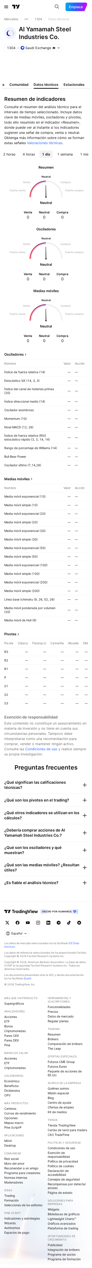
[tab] (9, 154)
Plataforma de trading (63, 1228)
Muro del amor (14, 1163)
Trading (9, 1195)
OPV (7, 1095)
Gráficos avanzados (62, 1223)
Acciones (10, 1017)
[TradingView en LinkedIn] (48, 923)
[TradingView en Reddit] (79, 923)
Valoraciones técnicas (44, 143)
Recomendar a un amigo (21, 1168)
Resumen (54, 1034)
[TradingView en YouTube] (28, 923)
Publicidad (55, 1245)
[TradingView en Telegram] (59, 923)
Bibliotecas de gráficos (64, 1214)
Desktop (10, 1145)
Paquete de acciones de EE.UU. (65, 1073)
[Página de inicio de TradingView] (16, 7)
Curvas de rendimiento (20, 1113)
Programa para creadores (22, 1173)
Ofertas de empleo (61, 1107)
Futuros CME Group (61, 1062)
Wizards (10, 1223)
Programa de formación (64, 1259)
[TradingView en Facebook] (18, 923)
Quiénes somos (58, 1088)
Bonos (8, 1026)
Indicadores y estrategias (22, 1218)
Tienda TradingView (62, 1125)
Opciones (11, 1118)
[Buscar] (57, 7)
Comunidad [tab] (18, 84)
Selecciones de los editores (23, 1205)
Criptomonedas (15, 1031)
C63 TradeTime (58, 1135)
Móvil (8, 1141)
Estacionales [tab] (74, 84)
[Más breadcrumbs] (26, 19)
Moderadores (13, 1182)
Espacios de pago (16, 1232)
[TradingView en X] (7, 923)
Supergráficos (14, 1003)
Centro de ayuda (59, 1102)
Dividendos (12, 1090)
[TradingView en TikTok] (69, 923)
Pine (7, 1045)
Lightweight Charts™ (62, 1219)
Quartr (27, 978)
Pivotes (10, 634)
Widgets (53, 1209)
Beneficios (11, 1086)
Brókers (53, 1039)
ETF (7, 1021)
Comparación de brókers (65, 1044)
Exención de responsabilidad (59, 1154)
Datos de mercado (61, 1016)
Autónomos (12, 1228)
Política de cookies (61, 1166)
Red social (11, 1159)
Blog (51, 1098)
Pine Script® (12, 1127)
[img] (54, 48)
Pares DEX (11, 1040)
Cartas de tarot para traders (67, 1130)
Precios (53, 1011)
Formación (11, 1200)
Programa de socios (62, 1254)
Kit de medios (57, 1112)
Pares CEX (11, 1035)
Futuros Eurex (57, 1066)
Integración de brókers (64, 1249)
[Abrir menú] (6, 7)
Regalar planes (58, 1021)
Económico (11, 1081)
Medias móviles (17, 479)
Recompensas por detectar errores (67, 1186)
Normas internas (15, 1177)
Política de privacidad (63, 1161)
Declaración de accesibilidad (58, 1172)
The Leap (54, 1048)
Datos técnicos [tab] (46, 84)
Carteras (10, 1108)
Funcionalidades (59, 1007)
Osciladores (14, 354)
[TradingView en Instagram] (38, 923)
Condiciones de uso (41, 749)
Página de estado (60, 1192)
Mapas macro (13, 1123)
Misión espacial (58, 1093)
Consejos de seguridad (64, 1179)
